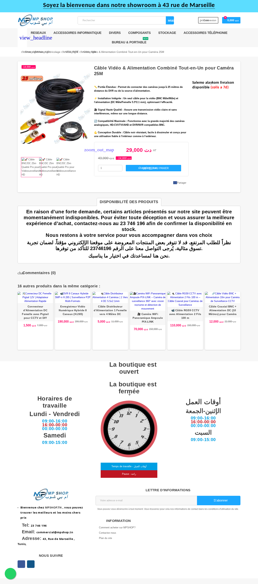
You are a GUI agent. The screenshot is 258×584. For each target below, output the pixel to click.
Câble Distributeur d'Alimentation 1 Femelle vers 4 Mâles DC (110, 310)
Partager (181, 182)
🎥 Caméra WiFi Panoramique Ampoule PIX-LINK (148, 318)
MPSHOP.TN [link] (53, 507)
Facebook (21, 564)
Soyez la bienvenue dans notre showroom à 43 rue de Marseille (129, 5)
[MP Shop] (35, 20)
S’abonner (220, 500)
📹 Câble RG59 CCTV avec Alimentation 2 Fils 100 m (185, 314)
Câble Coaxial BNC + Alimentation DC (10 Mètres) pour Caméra (222, 310)
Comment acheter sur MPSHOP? (117, 527)
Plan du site (105, 538)
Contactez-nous (107, 532)
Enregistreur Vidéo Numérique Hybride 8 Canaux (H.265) (73, 310)
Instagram (31, 564)
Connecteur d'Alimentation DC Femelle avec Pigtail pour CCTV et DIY (35, 312)
